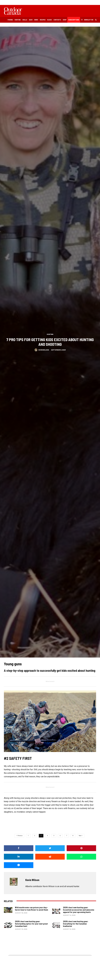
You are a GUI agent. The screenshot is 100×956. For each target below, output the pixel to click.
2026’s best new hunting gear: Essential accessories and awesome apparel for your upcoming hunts (78, 909)
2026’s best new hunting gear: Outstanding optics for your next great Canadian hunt (31, 923)
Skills (24, 20)
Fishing (10, 20)
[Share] (18, 848)
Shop (64, 20)
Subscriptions (73, 20)
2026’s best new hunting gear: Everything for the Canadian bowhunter (75, 923)
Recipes (42, 20)
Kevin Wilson (43, 350)
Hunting (18, 20)
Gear (30, 20)
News (36, 20)
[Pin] (81, 848)
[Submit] (50, 857)
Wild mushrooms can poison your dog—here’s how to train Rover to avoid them (31, 908)
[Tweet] (50, 848)
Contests (57, 20)
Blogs (49, 20)
